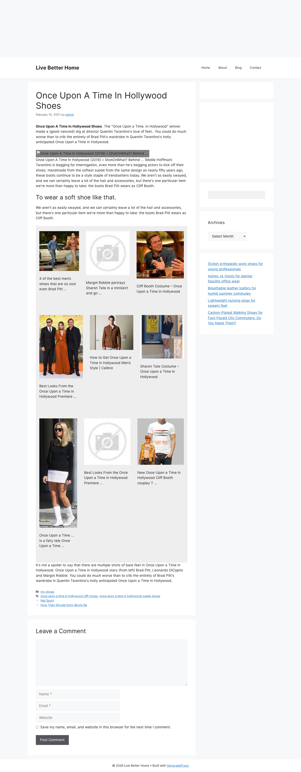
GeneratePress (178, 765)
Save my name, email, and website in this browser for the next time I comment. (105, 727)
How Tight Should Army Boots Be (64, 605)
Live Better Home (57, 68)
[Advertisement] (123, 28)
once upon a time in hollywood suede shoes (130, 596)
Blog (238, 68)
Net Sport (47, 600)
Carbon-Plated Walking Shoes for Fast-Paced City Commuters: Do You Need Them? (235, 318)
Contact (255, 68)
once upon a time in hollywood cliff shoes (69, 596)
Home (205, 68)
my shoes (47, 591)
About (222, 68)
